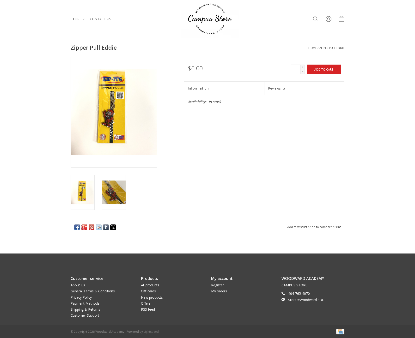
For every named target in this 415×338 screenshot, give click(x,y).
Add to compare (321, 227)
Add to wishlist (297, 227)
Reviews (276, 88)
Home (312, 48)
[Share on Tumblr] (106, 227)
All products (150, 285)
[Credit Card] (339, 331)
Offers (146, 303)
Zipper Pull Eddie (331, 48)
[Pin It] (91, 227)
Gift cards (148, 291)
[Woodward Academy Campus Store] (210, 19)
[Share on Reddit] (99, 227)
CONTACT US (100, 19)
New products (152, 297)
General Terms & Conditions (93, 291)
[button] (315, 19)
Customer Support (85, 315)
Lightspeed (151, 332)
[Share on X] (113, 227)
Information (198, 88)
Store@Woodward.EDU (306, 299)
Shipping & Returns (85, 309)
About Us (78, 285)
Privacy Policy (81, 297)
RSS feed (148, 309)
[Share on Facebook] (77, 227)
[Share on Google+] (84, 227)
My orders (219, 291)
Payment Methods (85, 303)
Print (338, 227)
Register (217, 285)
